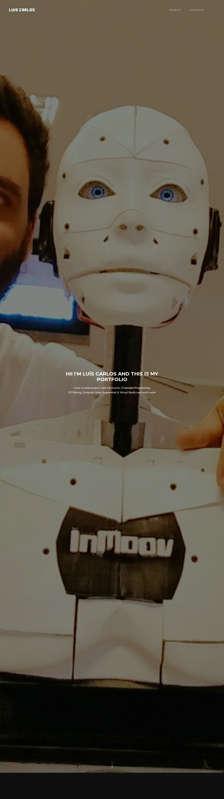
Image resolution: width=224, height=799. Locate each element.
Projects (175, 10)
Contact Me (196, 10)
